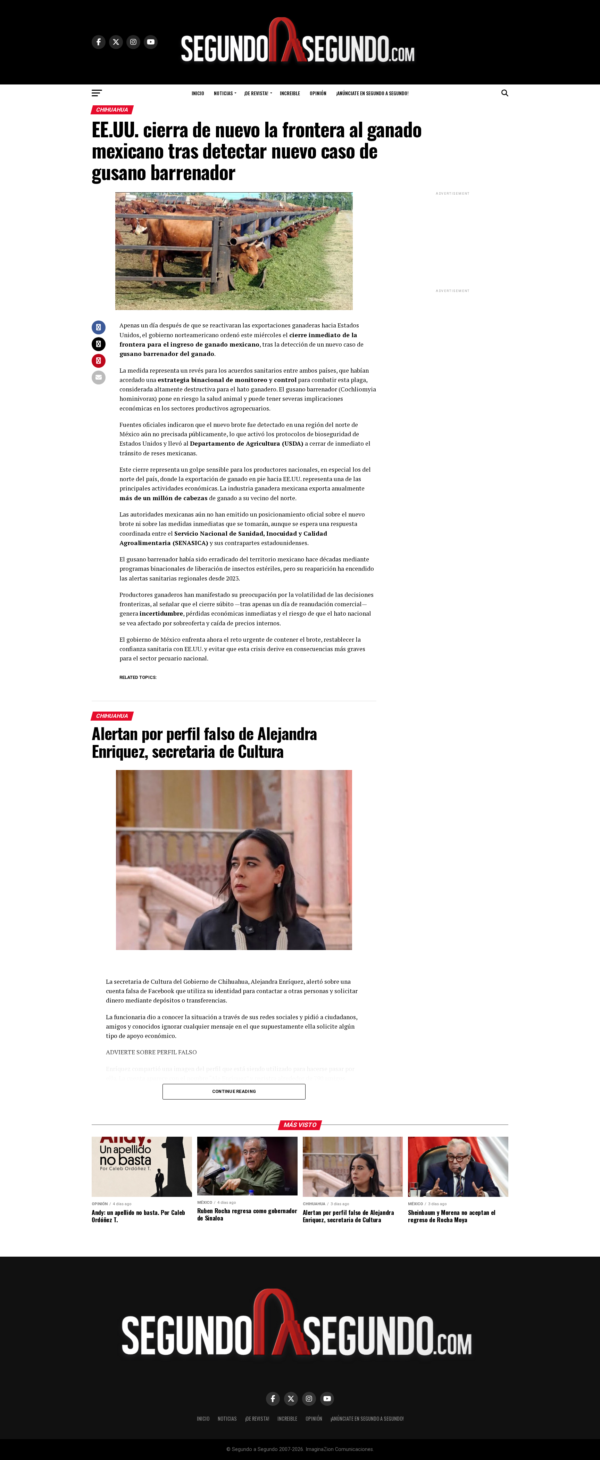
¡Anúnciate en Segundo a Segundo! (372, 93)
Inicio (198, 93)
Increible (290, 93)
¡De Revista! (256, 93)
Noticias (223, 93)
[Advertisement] (452, 240)
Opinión (318, 93)
